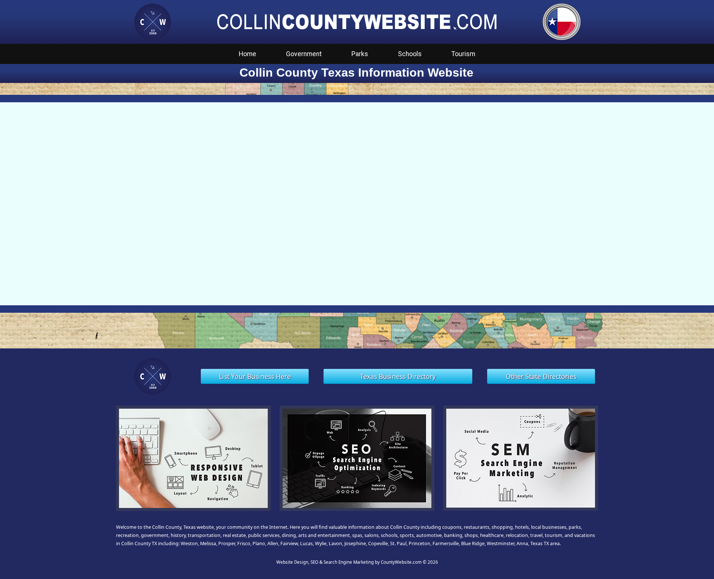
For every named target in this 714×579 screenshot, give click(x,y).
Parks (359, 54)
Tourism (463, 54)
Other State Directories (541, 376)
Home (247, 54)
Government (304, 54)
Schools (410, 54)
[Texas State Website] (561, 21)
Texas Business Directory (398, 376)
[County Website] (152, 21)
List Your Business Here (255, 376)
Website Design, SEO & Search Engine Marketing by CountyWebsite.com (349, 562)
